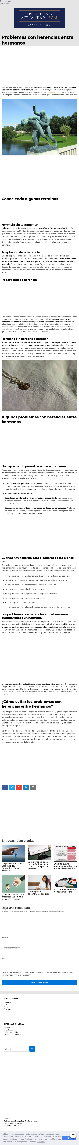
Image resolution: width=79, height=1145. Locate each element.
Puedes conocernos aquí (13, 1123)
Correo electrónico (11, 948)
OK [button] (69, 1138)
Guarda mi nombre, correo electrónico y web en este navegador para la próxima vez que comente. (38, 974)
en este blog (52, 92)
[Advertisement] (39, 69)
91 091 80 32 (7, 1)
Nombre (5, 937)
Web (3, 959)
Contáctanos (5, 4)
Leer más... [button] (41, 1142)
